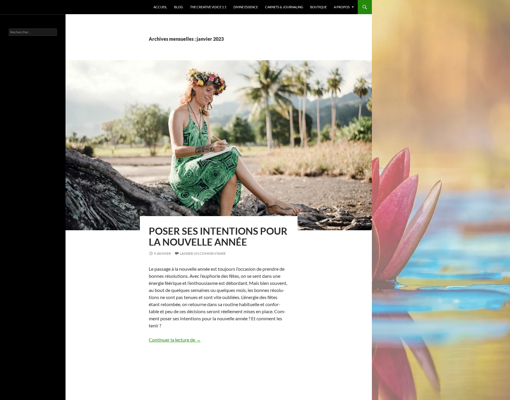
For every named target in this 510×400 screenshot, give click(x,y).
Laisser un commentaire (203, 253)
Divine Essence (245, 7)
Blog (178, 7)
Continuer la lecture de (175, 339)
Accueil (160, 7)
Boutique (318, 7)
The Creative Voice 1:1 (208, 7)
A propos (342, 7)
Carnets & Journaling (284, 7)
